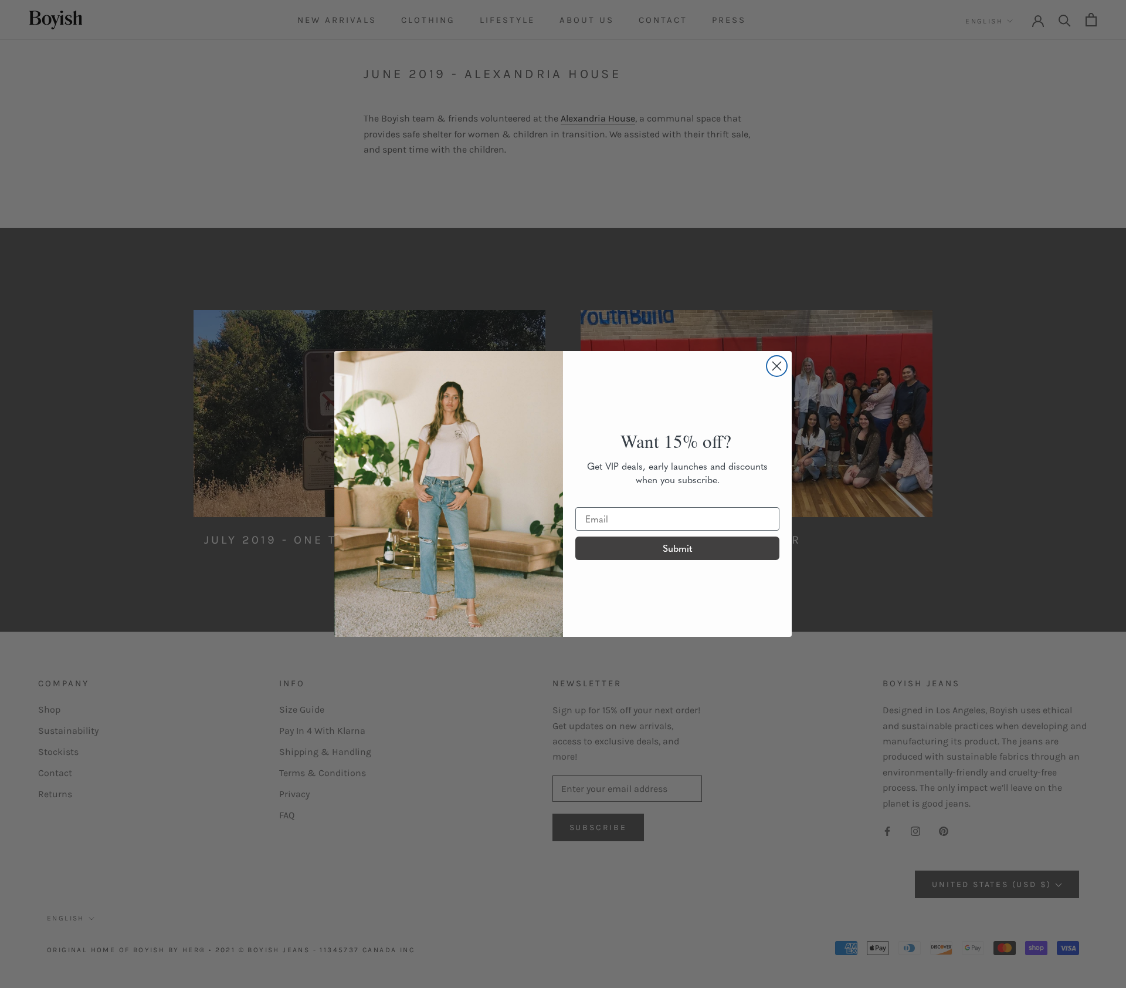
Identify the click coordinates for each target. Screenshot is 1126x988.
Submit (678, 548)
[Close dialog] (777, 366)
